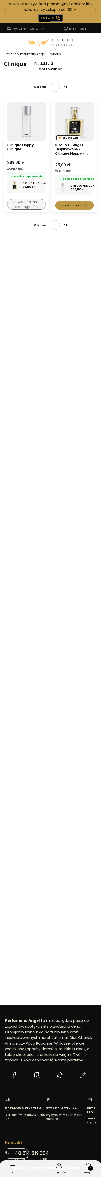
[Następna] (95, 11)
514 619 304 (77, 29)
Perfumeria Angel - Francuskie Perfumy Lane (33, 54)
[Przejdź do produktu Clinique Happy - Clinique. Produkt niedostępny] (26, 121)
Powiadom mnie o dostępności (26, 204)
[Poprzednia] (5, 11)
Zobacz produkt (74, 205)
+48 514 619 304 (30, 1153)
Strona (40, 86)
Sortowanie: (50, 69)
